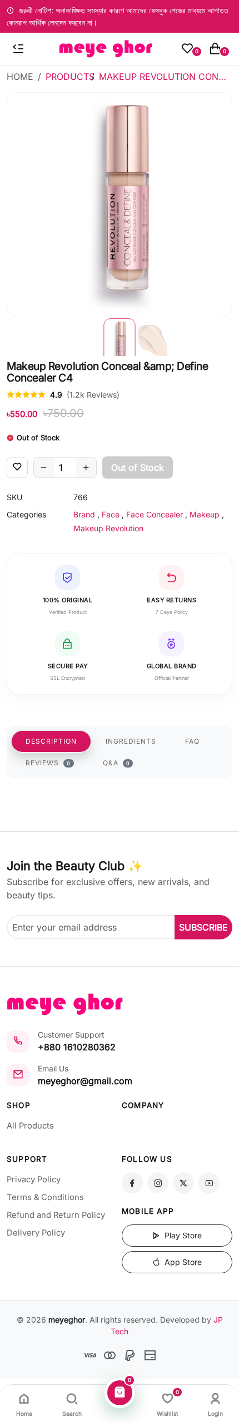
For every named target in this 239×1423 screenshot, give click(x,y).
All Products (30, 1126)
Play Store (182, 1235)
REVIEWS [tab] (48, 763)
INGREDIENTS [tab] (131, 741)
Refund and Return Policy (56, 1215)
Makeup (205, 514)
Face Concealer (154, 514)
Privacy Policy (34, 1180)
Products (70, 76)
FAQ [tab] (192, 741)
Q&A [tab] (116, 763)
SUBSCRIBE (203, 927)
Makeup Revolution (108, 528)
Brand (84, 514)
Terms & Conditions (45, 1197)
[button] (119, 336)
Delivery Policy (36, 1233)
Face (111, 514)
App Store (182, 1262)
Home (20, 76)
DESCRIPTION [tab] (51, 741)
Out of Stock (137, 467)
